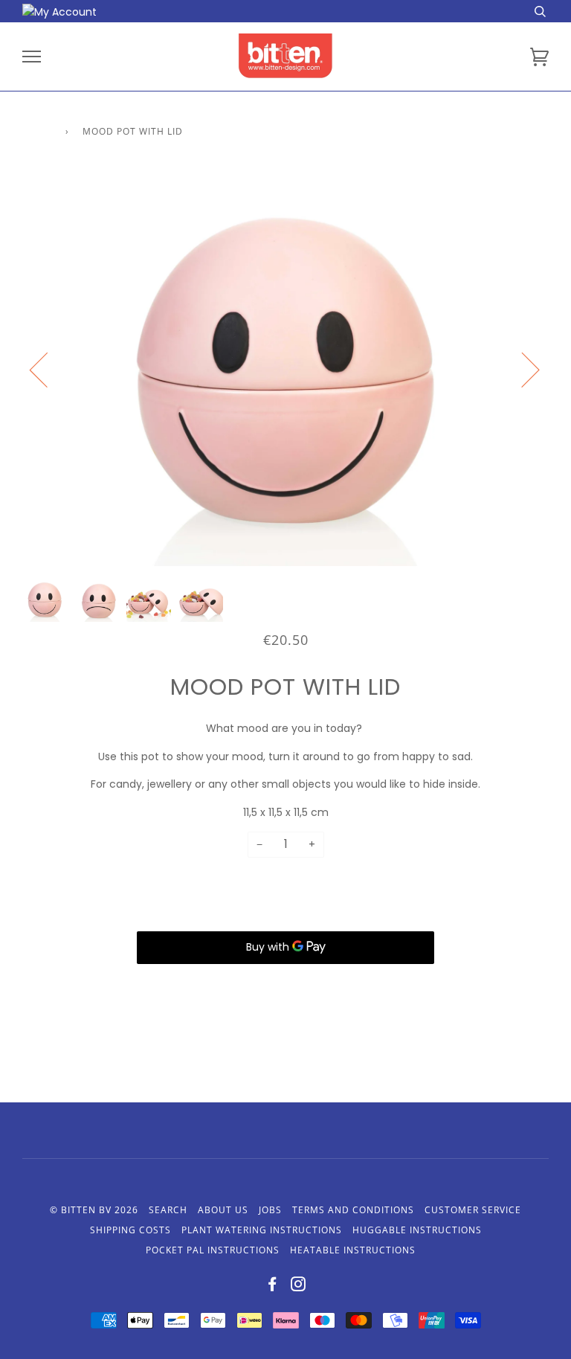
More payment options (285, 982)
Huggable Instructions (417, 1230)
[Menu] (31, 57)
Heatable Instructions (353, 1250)
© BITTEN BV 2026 (94, 1210)
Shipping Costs (130, 1230)
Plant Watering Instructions (261, 1230)
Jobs (270, 1210)
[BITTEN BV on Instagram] (298, 1286)
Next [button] (521, 369)
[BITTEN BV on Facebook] (272, 1286)
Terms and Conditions (353, 1210)
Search (168, 1210)
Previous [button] (47, 369)
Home (37, 131)
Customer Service (473, 1210)
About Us (223, 1210)
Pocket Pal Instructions (213, 1250)
